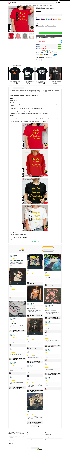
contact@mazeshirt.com (44, 121)
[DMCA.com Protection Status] (39, 449)
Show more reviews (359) (35, 426)
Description (11, 87)
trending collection (14, 91)
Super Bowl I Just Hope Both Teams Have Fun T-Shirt (19, 234)
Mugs (41, 5)
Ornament (44, 5)
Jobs (38, 5)
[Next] (33, 19)
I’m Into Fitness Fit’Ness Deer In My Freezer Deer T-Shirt (15, 82)
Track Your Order (47, 435)
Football (40, 7)
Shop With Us (20, 5)
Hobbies (34, 5)
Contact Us (46, 432)
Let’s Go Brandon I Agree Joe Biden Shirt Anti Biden (55, 82)
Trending (26, 5)
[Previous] (10, 19)
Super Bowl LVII (50, 57)
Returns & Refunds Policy (30, 435)
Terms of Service (29, 439)
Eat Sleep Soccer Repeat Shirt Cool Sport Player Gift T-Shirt (28, 82)
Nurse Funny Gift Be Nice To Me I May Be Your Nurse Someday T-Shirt (41, 82)
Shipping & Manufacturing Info (19, 87)
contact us (26, 121)
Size (36, 23)
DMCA (45, 439)
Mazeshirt (11, 98)
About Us (28, 432)
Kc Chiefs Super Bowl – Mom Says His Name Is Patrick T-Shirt (20, 237)
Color (37, 17)
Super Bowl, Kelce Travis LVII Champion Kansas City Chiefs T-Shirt (20, 239)
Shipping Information (48, 434)
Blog (27, 434)
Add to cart (50, 33)
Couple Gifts (49, 5)
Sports (30, 5)
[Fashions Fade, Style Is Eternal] (12, 3)
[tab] (10, 88)
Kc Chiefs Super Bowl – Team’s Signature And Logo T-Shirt (19, 235)
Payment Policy (47, 437)
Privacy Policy (29, 437)
